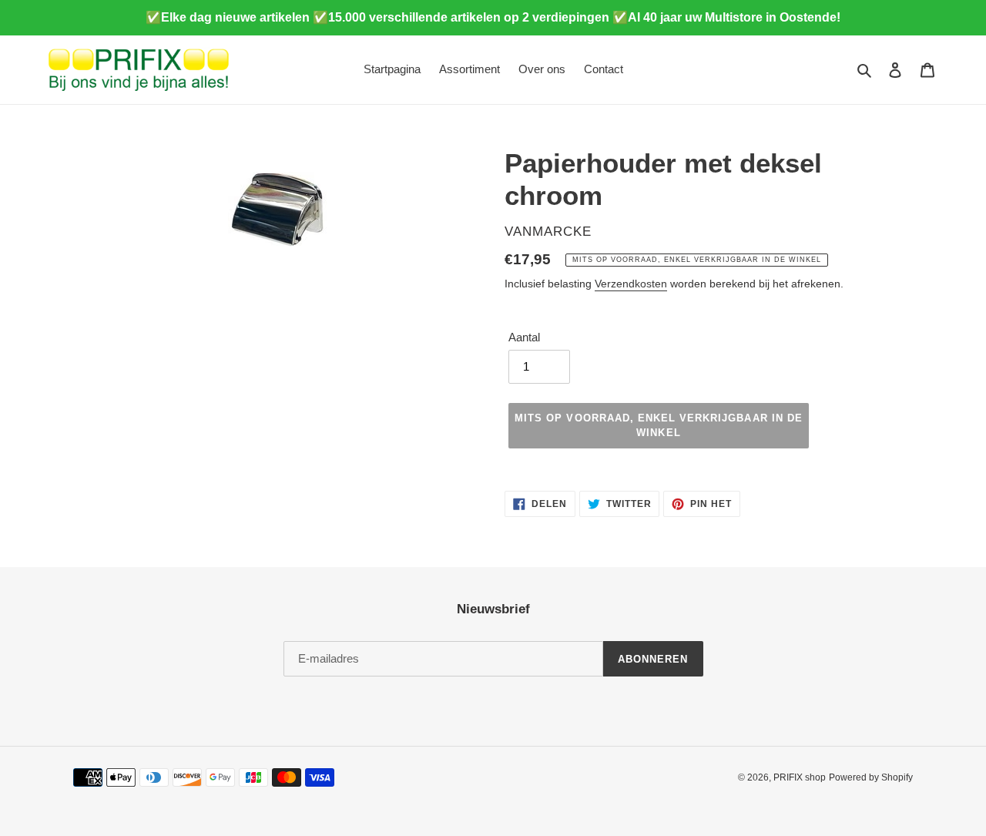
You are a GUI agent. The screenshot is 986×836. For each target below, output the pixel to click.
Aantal (524, 337)
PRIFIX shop (799, 777)
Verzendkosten (631, 283)
